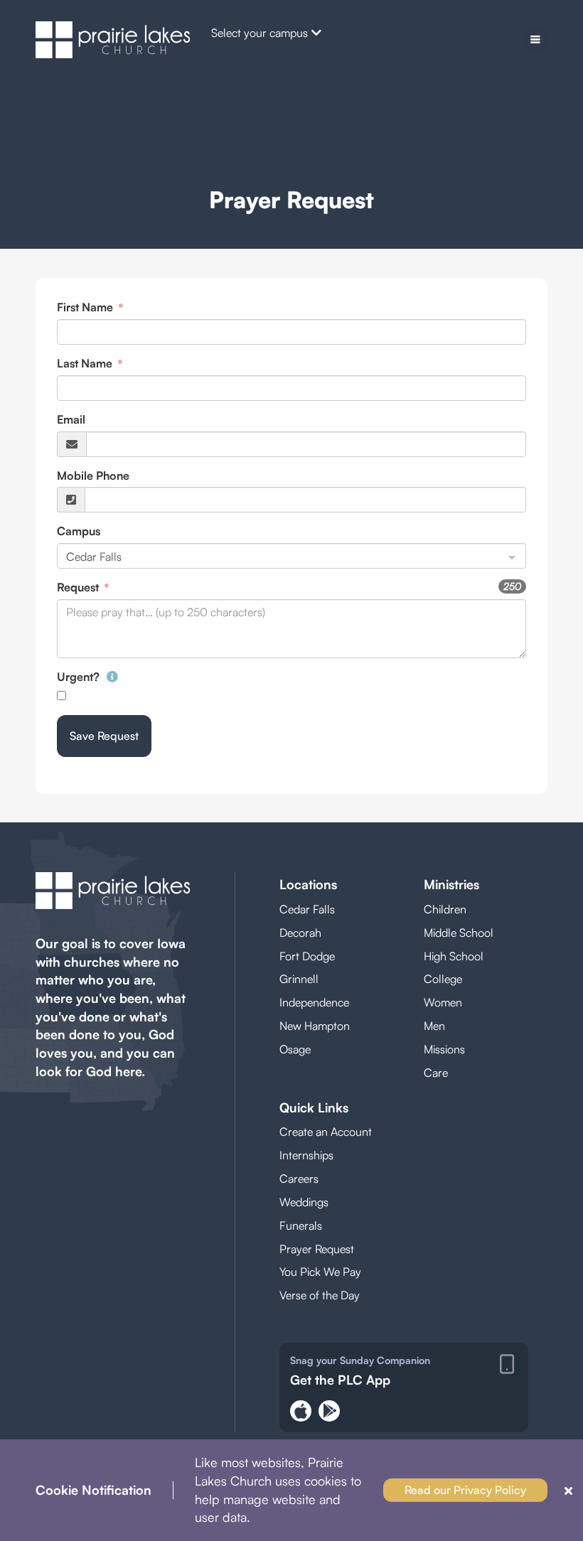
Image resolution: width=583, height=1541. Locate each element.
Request (79, 587)
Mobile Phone (93, 475)
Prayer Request (316, 1249)
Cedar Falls (307, 909)
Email (71, 419)
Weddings (303, 1202)
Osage (295, 1049)
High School (453, 956)
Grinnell (299, 979)
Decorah (300, 932)
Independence (314, 1002)
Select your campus (259, 33)
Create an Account (325, 1131)
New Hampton (314, 1026)
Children (445, 909)
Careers (299, 1178)
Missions (444, 1049)
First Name (86, 307)
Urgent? (79, 677)
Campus (78, 531)
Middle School (458, 932)
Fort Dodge (307, 956)
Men (434, 1026)
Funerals (300, 1225)
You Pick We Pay (320, 1272)
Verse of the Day (319, 1295)
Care (436, 1072)
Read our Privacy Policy (465, 1490)
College (443, 979)
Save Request (104, 736)
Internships (306, 1155)
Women (443, 1002)
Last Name (86, 363)
